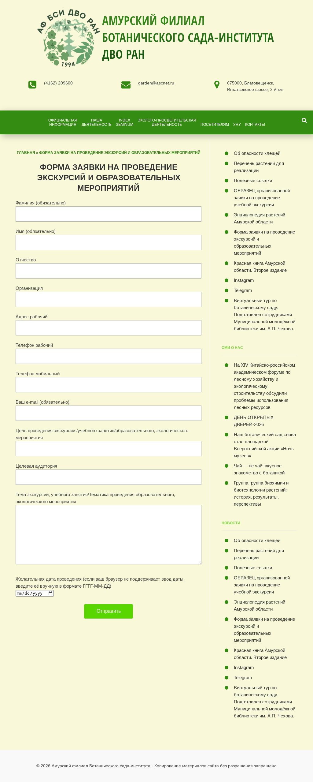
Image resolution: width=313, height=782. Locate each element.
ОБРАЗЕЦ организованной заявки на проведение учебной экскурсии (262, 197)
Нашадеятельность (97, 122)
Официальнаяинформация (62, 122)
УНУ (237, 124)
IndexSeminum (124, 122)
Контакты (255, 124)
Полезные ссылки (253, 180)
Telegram (243, 290)
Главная (26, 153)
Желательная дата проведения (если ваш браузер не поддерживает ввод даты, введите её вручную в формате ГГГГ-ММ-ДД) (100, 582)
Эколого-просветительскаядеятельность (167, 122)
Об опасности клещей (257, 153)
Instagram (244, 280)
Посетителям (215, 124)
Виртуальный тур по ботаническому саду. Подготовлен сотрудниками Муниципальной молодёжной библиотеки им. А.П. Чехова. (264, 314)
